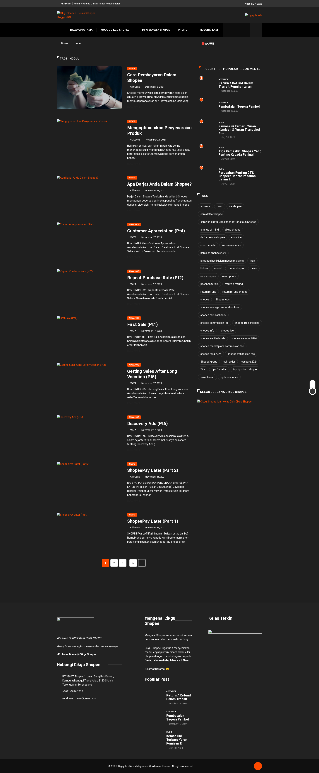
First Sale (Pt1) (142, 324)
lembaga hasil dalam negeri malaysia (222, 260)
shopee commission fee (214, 322)
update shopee (229, 377)
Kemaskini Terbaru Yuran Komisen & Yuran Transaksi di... (239, 129)
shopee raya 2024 (210, 353)
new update (229, 276)
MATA (133, 237)
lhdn (252, 260)
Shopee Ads (222, 299)
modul (218, 268)
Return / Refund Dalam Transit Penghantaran (97, 3)
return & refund (234, 284)
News (132, 68)
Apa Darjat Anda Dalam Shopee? (159, 184)
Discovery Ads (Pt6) (147, 423)
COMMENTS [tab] (251, 69)
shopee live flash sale (212, 338)
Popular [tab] (230, 69)
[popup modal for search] (256, 30)
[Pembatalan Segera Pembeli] (154, 716)
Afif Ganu (135, 86)
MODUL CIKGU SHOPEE (115, 29)
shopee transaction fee (241, 353)
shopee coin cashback (213, 315)
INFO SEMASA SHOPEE (156, 29)
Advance (134, 224)
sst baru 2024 (249, 361)
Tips (202, 369)
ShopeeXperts (208, 361)
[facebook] (228, 29)
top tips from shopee (245, 369)
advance (205, 206)
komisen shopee (231, 245)
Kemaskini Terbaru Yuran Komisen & (177, 739)
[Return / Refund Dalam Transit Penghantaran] (154, 696)
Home (64, 43)
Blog (221, 122)
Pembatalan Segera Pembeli (239, 106)
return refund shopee (234, 291)
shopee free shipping (247, 322)
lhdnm (204, 268)
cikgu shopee (232, 229)
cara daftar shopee (211, 214)
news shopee (208, 276)
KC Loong (135, 139)
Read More (133, 106)
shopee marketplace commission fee (222, 346)
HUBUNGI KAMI (209, 29)
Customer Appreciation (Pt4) (156, 231)
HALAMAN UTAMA (81, 29)
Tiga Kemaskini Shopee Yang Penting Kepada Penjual (240, 152)
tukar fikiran (207, 377)
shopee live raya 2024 (244, 338)
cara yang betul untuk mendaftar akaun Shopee (228, 221)
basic (220, 206)
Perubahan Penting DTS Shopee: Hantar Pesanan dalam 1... (237, 175)
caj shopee (235, 206)
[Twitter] (234, 29)
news (254, 268)
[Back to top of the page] (258, 766)
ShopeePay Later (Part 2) (152, 470)
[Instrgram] (239, 29)
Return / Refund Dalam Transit (178, 697)
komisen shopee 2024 (213, 252)
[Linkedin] (245, 29)
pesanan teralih (209, 284)
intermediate (208, 245)
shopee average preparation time (219, 307)
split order (229, 361)
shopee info (207, 330)
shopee (204, 299)
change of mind (209, 229)
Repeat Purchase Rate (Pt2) (155, 277)
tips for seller (219, 369)
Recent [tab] (210, 69)
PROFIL (182, 29)
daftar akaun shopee (212, 237)
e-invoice (236, 237)
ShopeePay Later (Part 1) (152, 521)
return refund (208, 291)
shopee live (227, 330)
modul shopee (236, 268)
